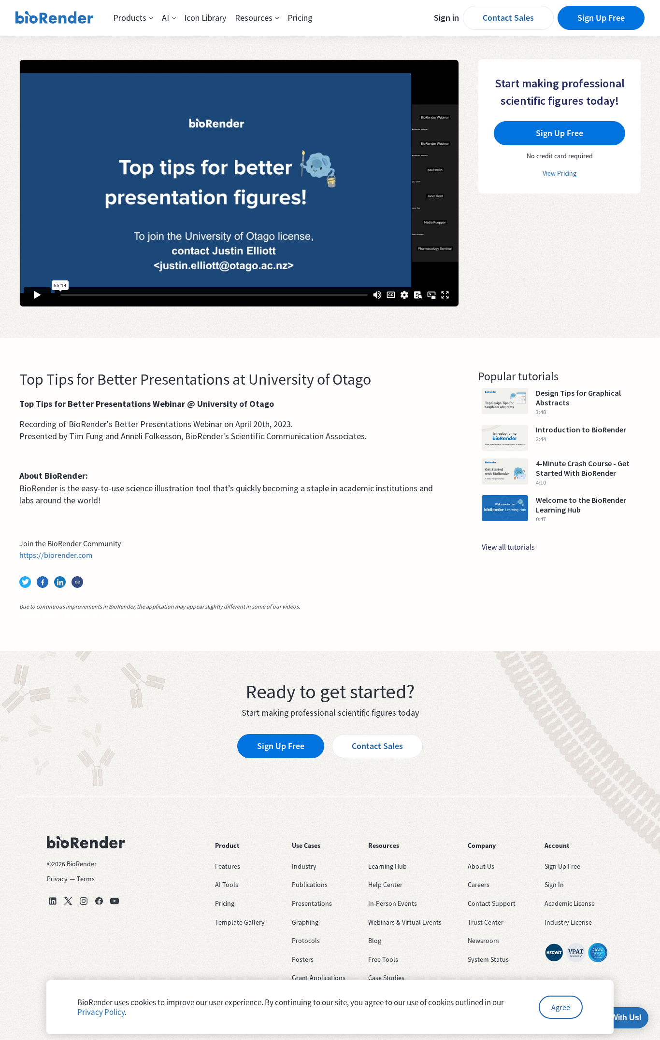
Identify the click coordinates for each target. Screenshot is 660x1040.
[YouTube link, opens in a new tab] (114, 901)
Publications (310, 884)
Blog (374, 940)
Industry (304, 866)
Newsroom (483, 940)
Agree (560, 1007)
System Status (488, 959)
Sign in (446, 17)
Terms (86, 878)
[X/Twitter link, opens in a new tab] (68, 901)
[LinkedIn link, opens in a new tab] (52, 901)
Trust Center (485, 922)
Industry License (568, 922)
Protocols (306, 940)
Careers (478, 884)
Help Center (385, 884)
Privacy (57, 878)
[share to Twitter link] (25, 582)
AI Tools (226, 884)
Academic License (570, 903)
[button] (133, 18)
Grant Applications (318, 977)
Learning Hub (387, 866)
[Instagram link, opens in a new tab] (83, 901)
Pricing (300, 17)
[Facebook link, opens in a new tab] (99, 901)
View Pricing (559, 173)
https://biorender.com (55, 555)
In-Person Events (392, 903)
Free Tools (383, 959)
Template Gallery (240, 922)
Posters (303, 959)
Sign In (554, 884)
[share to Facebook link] (42, 582)
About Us (481, 866)
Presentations (312, 903)
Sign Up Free (601, 17)
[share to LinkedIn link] (60, 582)
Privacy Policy (101, 1012)
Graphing (305, 922)
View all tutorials (508, 547)
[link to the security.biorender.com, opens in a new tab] (554, 952)
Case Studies (386, 977)
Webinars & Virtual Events (405, 922)
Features (227, 866)
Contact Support (492, 903)
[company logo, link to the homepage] (54, 18)
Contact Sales (508, 17)
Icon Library (205, 17)
